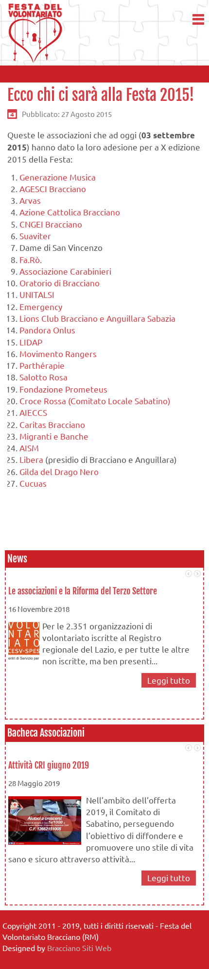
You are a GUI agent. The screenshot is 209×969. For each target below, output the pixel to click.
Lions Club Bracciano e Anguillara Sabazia (97, 318)
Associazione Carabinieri (65, 271)
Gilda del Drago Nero (59, 471)
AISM (29, 448)
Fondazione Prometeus (63, 389)
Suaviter (35, 235)
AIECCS (33, 412)
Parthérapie (42, 365)
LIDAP (30, 342)
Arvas (30, 200)
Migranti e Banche (53, 436)
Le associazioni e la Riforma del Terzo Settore (82, 591)
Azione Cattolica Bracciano (69, 212)
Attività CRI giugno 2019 (48, 765)
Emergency (40, 306)
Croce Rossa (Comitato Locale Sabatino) (95, 400)
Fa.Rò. (30, 259)
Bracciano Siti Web (79, 948)
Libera (32, 459)
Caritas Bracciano (52, 424)
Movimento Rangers (58, 353)
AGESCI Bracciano (52, 188)
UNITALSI (36, 294)
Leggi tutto (168, 680)
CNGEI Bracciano (50, 224)
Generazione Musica (57, 177)
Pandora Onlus (47, 330)
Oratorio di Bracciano (59, 283)
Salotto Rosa (43, 377)
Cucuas (33, 483)
